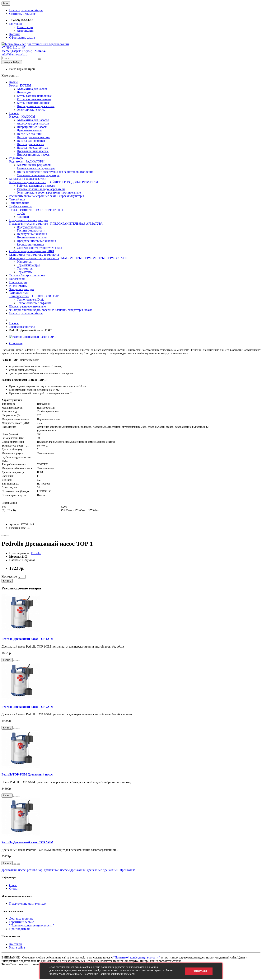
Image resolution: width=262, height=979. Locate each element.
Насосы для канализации (33, 137)
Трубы (21, 213)
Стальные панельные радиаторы (38, 175)
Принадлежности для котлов (35, 106)
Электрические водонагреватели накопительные (49, 192)
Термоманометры (28, 265)
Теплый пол (17, 199)
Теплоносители (19, 292)
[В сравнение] (6, 535)
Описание (15, 343)
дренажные (51, 870)
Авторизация (25, 30)
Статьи (13, 888)
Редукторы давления (30, 244)
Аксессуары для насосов (33, 123)
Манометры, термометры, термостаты (34, 254)
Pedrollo (36, 553)
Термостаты (24, 272)
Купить (7, 580)
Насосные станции (29, 133)
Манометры (24, 261)
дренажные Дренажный (102, 870)
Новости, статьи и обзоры (26, 10)
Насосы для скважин (30, 144)
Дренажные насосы (29, 130)
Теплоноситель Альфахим (34, 303)
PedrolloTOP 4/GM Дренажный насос (27, 774)
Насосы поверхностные (32, 147)
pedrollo (32, 870)
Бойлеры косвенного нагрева (36, 185)
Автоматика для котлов (32, 89)
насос (22, 870)
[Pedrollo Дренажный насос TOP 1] (32, 336)
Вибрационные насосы (32, 127)
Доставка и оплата (21, 918)
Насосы (14, 113)
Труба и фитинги (20, 206)
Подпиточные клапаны (32, 237)
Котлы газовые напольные (34, 95)
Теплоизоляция (19, 202)
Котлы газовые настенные (34, 99)
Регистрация (25, 27)
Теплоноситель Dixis (30, 299)
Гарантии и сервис (21, 922)
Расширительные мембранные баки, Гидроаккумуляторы (46, 196)
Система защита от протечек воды (39, 247)
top (40, 870)
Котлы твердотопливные (33, 102)
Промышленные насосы (33, 151)
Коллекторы (17, 278)
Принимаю (199, 971)
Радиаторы (16, 158)
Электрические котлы (31, 109)
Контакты (15, 23)
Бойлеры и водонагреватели (27, 178)
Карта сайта (17, 947)
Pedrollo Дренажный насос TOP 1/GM (27, 638)
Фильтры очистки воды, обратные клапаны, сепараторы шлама (50, 310)
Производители (19, 928)
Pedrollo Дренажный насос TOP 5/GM (27, 842)
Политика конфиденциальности (117, 973)
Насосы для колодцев (31, 140)
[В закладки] (3, 535)
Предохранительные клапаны (36, 240)
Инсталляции (18, 282)
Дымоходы (24, 92)
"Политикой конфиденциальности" (136, 957)
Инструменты (18, 285)
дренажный (9, 870)
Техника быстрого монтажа (27, 275)
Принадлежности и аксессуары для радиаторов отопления (55, 171)
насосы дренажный (73, 870)
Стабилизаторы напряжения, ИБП (31, 251)
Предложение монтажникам (27, 903)
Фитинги (23, 216)
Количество (9, 576)
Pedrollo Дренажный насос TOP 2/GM (27, 706)
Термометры (25, 268)
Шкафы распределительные (27, 306)
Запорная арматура (21, 289)
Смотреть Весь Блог (22, 13)
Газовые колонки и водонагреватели (41, 189)
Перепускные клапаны (32, 234)
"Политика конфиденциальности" (31, 925)
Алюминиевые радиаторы (34, 164)
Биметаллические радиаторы (36, 168)
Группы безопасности (31, 230)
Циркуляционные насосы (33, 154)
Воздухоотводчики (29, 227)
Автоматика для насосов (33, 120)
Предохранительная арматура (28, 220)
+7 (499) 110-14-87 (13, 47)
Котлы (13, 82)
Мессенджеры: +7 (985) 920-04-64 (23, 51)
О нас (13, 885)
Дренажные (127, 870)
